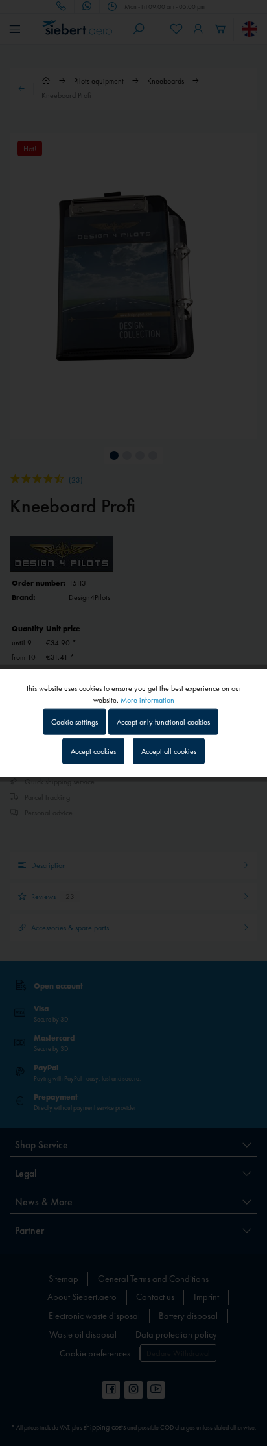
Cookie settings (74, 721)
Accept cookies (93, 751)
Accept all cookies (168, 751)
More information (147, 699)
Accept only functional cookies (163, 721)
